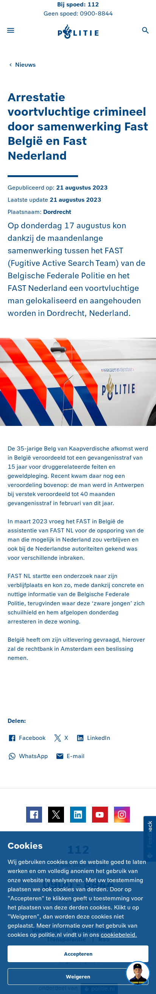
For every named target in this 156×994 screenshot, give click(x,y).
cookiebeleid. (119, 934)
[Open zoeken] (145, 31)
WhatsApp (28, 756)
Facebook (26, 738)
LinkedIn (93, 738)
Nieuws (25, 64)
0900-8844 (96, 13)
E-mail (69, 756)
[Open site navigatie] (10, 31)
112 (93, 4)
